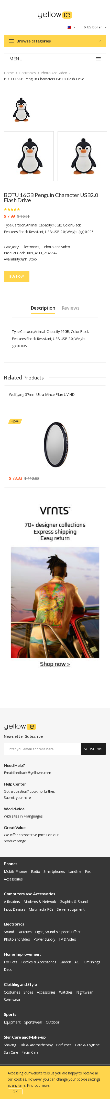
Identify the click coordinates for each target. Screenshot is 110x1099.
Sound (9, 931)
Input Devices (14, 909)
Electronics (27, 72)
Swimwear (12, 999)
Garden (65, 962)
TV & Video (67, 939)
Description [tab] (43, 308)
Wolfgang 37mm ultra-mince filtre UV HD (42, 394)
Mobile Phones (15, 871)
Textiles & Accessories (38, 962)
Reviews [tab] (71, 308)
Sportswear (33, 1022)
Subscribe (93, 748)
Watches (66, 992)
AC (76, 962)
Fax (88, 871)
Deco (8, 969)
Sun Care (11, 1052)
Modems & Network (40, 901)
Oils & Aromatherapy (35, 1044)
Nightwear (84, 992)
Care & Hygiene (87, 1044)
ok (15, 1091)
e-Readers (12, 901)
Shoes (28, 992)
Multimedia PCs (41, 909)
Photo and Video (54, 72)
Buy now (16, 276)
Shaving (10, 1044)
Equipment (12, 1022)
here (27, 797)
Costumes (12, 992)
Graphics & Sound (74, 901)
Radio (35, 871)
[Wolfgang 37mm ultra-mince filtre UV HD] (56, 444)
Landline (74, 871)
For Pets (10, 962)
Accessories (13, 879)
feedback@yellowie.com (32, 772)
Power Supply (44, 939)
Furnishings (91, 962)
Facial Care (30, 1052)
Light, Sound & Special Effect (57, 931)
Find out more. (38, 1085)
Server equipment (70, 909)
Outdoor (52, 1022)
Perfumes (63, 1044)
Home (9, 72)
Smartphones (54, 871)
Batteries (24, 931)
